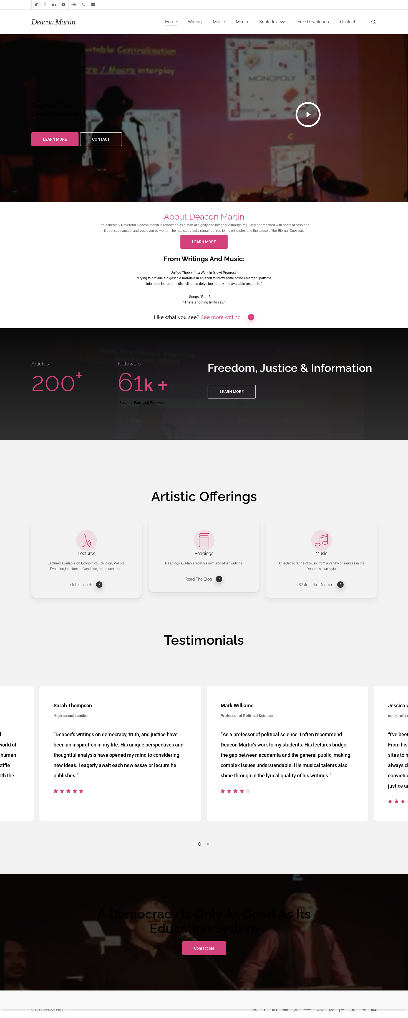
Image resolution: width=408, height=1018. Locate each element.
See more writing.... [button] (222, 317)
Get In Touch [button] (81, 585)
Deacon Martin (53, 22)
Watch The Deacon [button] (316, 585)
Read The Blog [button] (198, 579)
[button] (55, 139)
